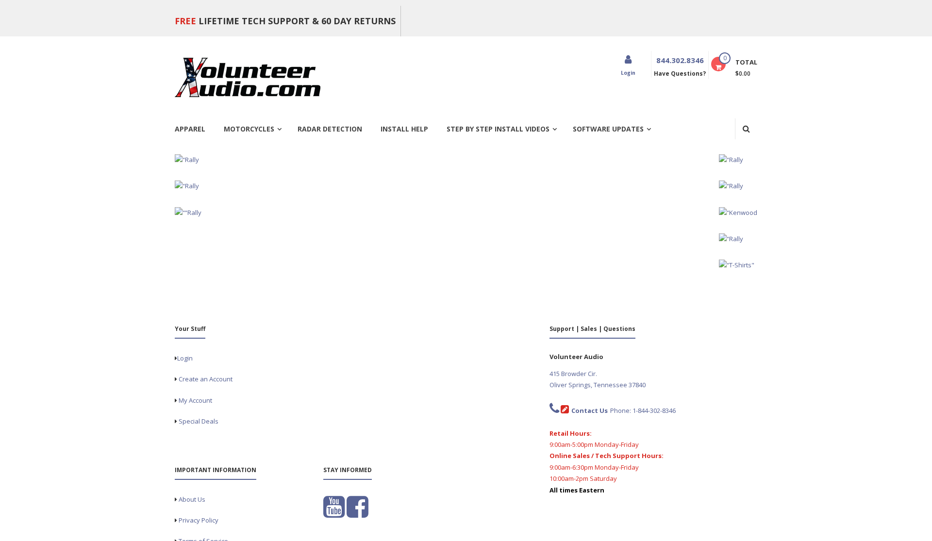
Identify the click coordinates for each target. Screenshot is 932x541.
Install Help (404, 128)
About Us (192, 499)
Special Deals (198, 421)
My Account (195, 400)
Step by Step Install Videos (498, 128)
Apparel (190, 128)
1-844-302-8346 (654, 410)
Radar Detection (330, 128)
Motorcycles (249, 128)
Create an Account (206, 379)
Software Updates (608, 128)
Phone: (601, 410)
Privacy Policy (198, 520)
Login (185, 358)
